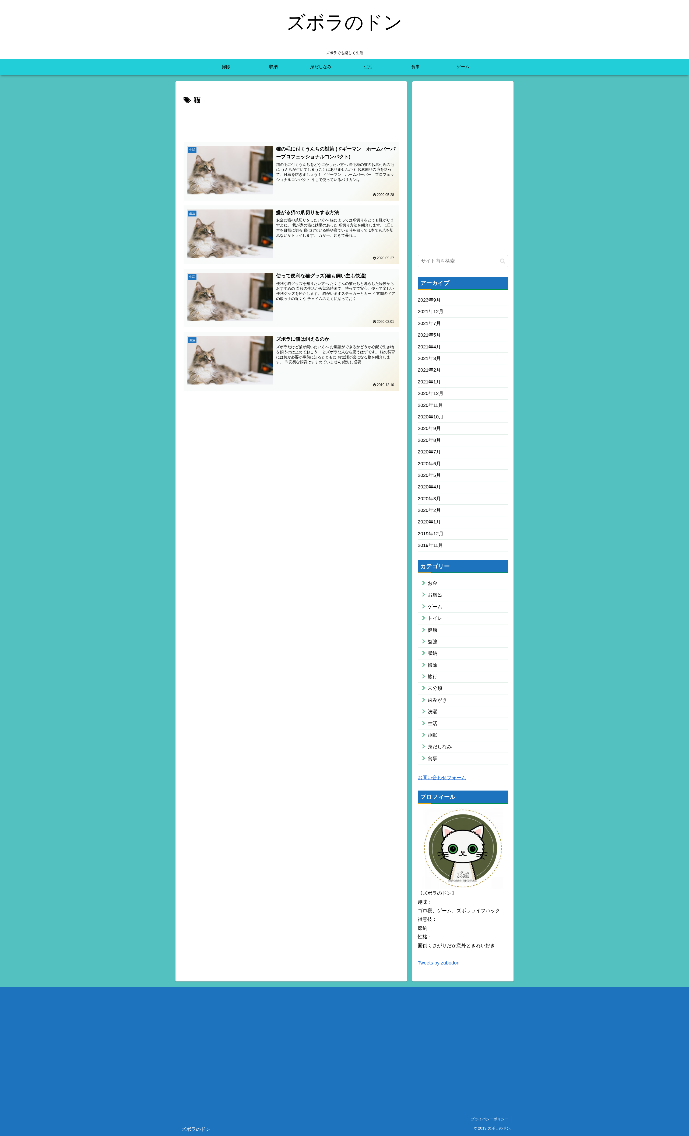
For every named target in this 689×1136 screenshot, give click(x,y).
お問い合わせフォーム (442, 777)
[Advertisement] (291, 121)
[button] (502, 261)
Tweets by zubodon (438, 963)
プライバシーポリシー (489, 1119)
